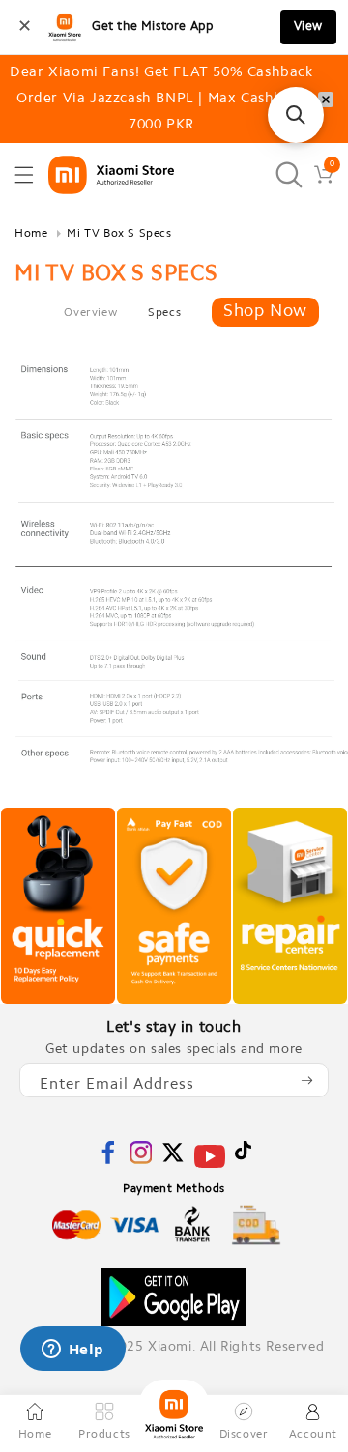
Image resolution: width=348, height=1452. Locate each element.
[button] (24, 175)
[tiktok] (243, 1157)
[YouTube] (209, 1168)
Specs (164, 313)
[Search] (289, 174)
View (308, 26)
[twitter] (173, 1160)
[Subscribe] (306, 1080)
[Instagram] (141, 1160)
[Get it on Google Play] (174, 1297)
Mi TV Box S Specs (119, 234)
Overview (90, 313)
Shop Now (265, 312)
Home (30, 234)
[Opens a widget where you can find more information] (72, 1350)
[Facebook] (108, 1160)
